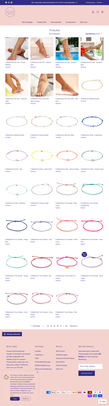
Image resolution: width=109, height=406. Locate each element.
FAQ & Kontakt (61, 365)
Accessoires (71, 22)
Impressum (39, 355)
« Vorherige (35, 326)
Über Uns (83, 22)
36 (58, 326)
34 (51, 326)
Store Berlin (60, 362)
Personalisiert (56, 22)
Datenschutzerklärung (43, 369)
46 (66, 326)
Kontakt (38, 351)
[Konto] (92, 12)
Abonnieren (86, 373)
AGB (36, 358)
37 (61, 326)
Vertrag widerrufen (13, 334)
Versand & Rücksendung (65, 358)
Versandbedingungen (43, 362)
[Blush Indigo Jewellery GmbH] (10, 12)
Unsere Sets (41, 22)
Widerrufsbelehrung (42, 365)
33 (48, 326)
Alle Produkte (27, 22)
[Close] (37, 372)
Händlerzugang (90, 2)
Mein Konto (60, 351)
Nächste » (74, 326)
